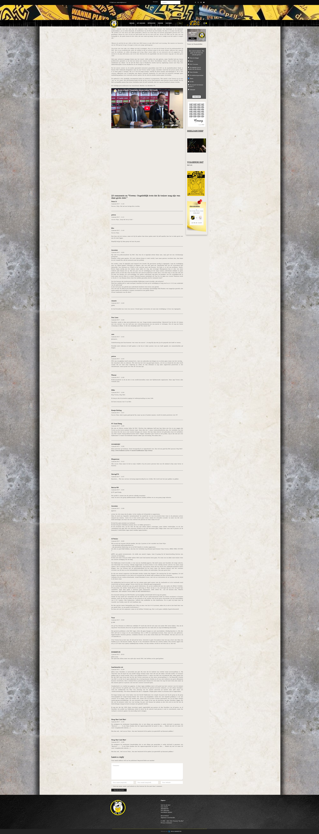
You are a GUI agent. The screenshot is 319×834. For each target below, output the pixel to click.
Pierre (191, 78)
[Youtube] (203, 2)
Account (155, 1)
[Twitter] (198, 2)
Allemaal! (192, 89)
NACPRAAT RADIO (166, 812)
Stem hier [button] (196, 97)
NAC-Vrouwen (194, 64)
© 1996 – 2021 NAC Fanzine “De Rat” (172, 821)
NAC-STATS (164, 807)
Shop (180, 23)
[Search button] (182, 2)
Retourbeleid (165, 815)
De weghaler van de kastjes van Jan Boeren (194, 68)
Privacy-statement (166, 823)
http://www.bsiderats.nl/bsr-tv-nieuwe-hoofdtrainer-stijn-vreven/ (132, 450)
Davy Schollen (194, 72)
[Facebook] (195, 2)
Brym (191, 61)
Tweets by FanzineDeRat (194, 44)
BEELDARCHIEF (195, 131)
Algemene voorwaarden (168, 817)
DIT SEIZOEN (165, 810)
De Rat (192, 81)
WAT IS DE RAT (165, 805)
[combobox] (171, 2)
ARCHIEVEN (164, 808)
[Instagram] (201, 2)
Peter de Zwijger (194, 58)
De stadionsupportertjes (196, 75)
